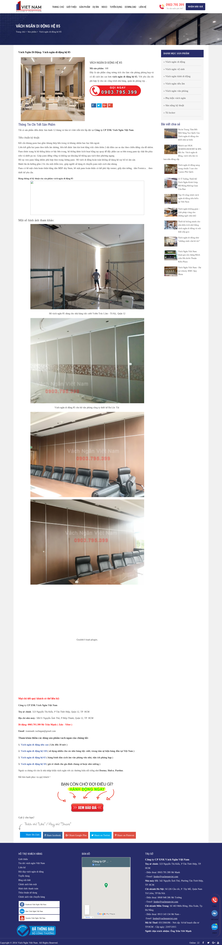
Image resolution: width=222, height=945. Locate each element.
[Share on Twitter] (99, 105)
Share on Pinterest (125, 835)
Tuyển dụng (116, 7)
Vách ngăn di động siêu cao (34, 745)
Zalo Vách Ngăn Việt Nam (34, 911)
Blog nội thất (24, 880)
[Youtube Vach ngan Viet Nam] (218, 943)
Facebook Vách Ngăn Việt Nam (35, 904)
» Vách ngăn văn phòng (175, 91)
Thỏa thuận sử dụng (27, 892)
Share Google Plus (78, 835)
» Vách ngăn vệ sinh (174, 69)
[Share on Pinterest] (110, 105)
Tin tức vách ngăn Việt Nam (31, 863)
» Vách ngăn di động (174, 62)
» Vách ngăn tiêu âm (174, 83)
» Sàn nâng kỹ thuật (173, 105)
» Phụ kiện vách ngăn (174, 98)
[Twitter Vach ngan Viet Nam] (208, 943)
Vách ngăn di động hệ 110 (34, 751)
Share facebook (53, 835)
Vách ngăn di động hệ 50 (33, 764)
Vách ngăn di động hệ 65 (33, 757)
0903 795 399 (175, 5)
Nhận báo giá (195, 6)
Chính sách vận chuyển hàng (31, 897)
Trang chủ (58, 7)
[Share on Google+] (104, 105)
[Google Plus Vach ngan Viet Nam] (213, 943)
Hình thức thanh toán (28, 888)
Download (130, 7)
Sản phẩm (84, 7)
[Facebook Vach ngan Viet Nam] (203, 943)
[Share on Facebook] (93, 105)
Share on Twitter (102, 835)
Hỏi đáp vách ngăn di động (31, 871)
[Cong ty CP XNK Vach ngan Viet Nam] (30, 6)
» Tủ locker (169, 112)
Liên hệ (142, 7)
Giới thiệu (71, 7)
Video (104, 7)
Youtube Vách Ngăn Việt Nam (35, 918)
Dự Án (96, 7)
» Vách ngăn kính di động (176, 76)
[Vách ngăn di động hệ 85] (53, 89)
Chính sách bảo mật (27, 884)
